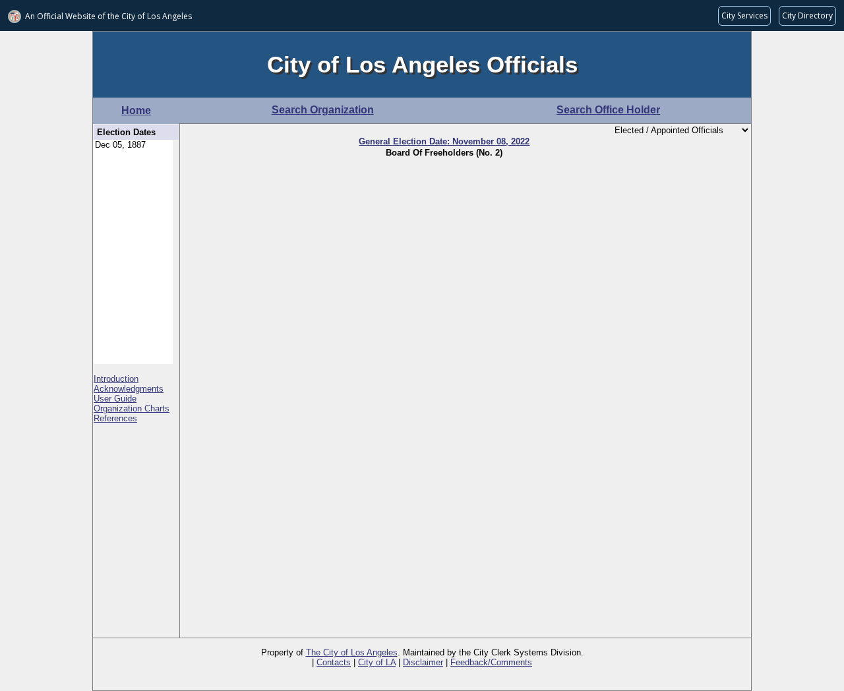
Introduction (116, 379)
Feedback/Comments (491, 662)
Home (136, 110)
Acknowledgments (129, 389)
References (115, 418)
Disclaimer (423, 662)
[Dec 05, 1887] (133, 145)
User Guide (115, 399)
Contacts (333, 662)
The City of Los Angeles (352, 652)
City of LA (377, 662)
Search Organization (323, 109)
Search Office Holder (608, 109)
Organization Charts (131, 408)
